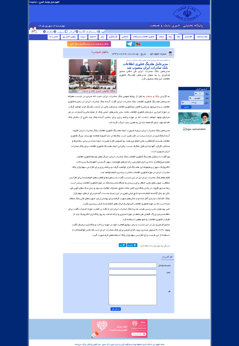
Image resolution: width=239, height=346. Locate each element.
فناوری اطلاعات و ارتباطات (143, 36)
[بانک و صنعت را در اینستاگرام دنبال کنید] (89, 44)
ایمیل (168, 272)
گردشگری (113, 36)
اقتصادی (188, 36)
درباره (83, 36)
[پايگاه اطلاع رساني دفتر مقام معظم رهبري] (194, 125)
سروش (60, 32)
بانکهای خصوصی (100, 52)
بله (80, 32)
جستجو (93, 36)
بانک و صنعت (202, 36)
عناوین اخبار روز (69, 36)
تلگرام (49, 32)
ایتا (102, 32)
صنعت (161, 36)
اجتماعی (125, 36)
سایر (102, 36)
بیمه (170, 36)
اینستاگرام (91, 32)
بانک (178, 36)
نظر (169, 291)
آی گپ (71, 32)
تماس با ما (53, 36)
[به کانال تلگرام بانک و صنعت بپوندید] (148, 44)
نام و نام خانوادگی (164, 265)
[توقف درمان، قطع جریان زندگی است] (119, 337)
